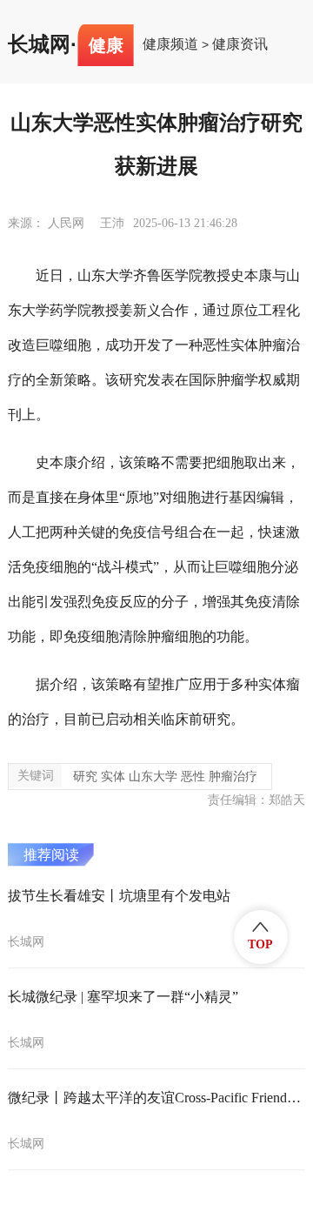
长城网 (39, 44)
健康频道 (170, 44)
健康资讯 (240, 44)
